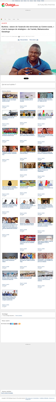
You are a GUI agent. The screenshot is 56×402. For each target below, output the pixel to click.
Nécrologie (38, 0)
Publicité (42, 0)
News (28, 0)
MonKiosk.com (17, 0)
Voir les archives (18, 315)
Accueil (13, 0)
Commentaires (36, 398)
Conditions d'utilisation (44, 398)
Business (25, 0)
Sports (22, 0)
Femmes (35, 0)
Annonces (31, 0)
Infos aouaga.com (29, 398)
